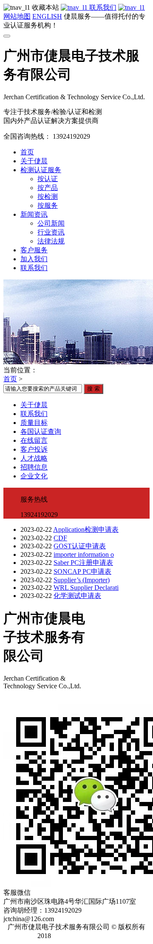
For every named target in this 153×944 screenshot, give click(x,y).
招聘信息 (34, 467)
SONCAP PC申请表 (82, 571)
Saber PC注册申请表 (83, 562)
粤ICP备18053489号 (87, 935)
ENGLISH (47, 16)
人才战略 (34, 458)
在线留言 (34, 440)
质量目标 (34, 422)
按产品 (47, 187)
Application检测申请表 (86, 529)
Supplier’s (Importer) (82, 580)
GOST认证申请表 (80, 546)
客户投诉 (34, 449)
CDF (60, 538)
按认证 (47, 178)
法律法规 (51, 241)
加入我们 (34, 259)
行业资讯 (51, 232)
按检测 (47, 196)
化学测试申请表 (77, 595)
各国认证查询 (40, 431)
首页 (27, 152)
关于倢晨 (34, 161)
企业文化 (34, 476)
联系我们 (102, 7)
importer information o (84, 554)
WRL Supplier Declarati (86, 587)
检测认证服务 (40, 169)
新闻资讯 (34, 214)
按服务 (47, 205)
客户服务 (34, 250)
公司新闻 (51, 223)
